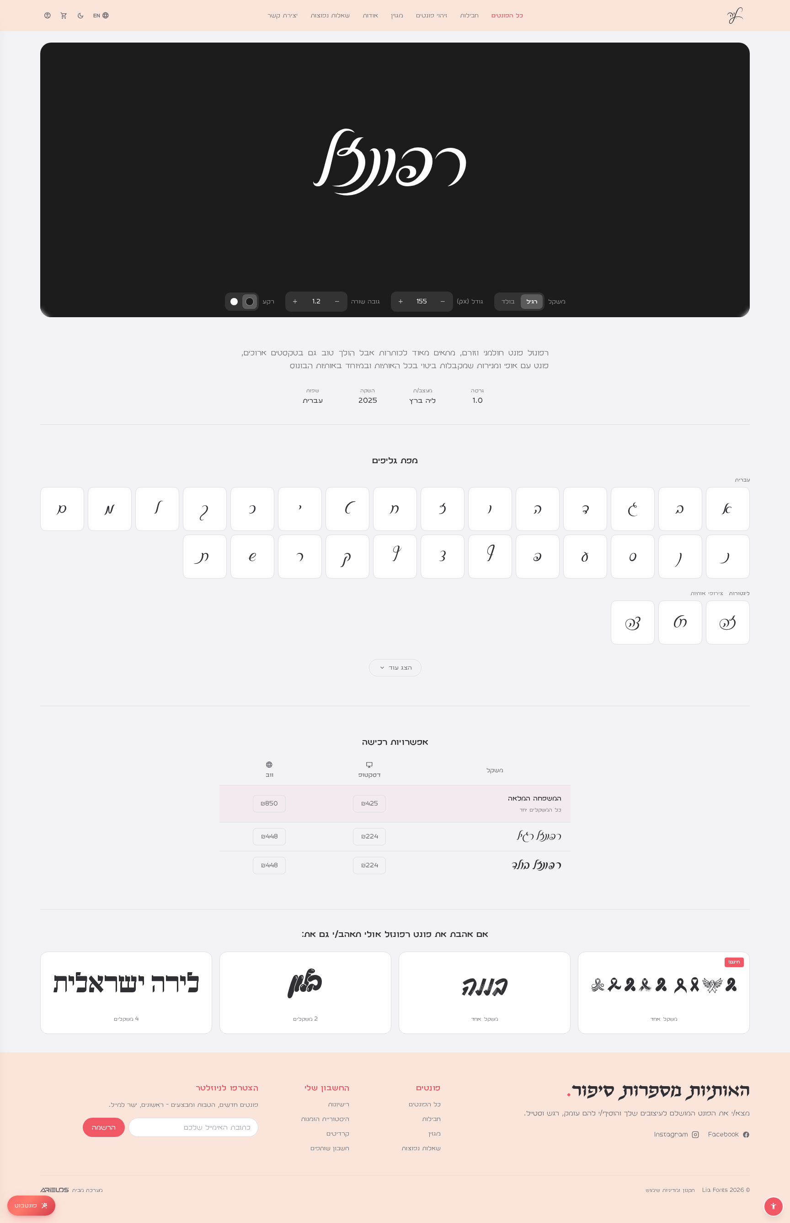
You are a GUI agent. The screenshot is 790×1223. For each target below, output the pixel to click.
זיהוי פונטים (431, 15)
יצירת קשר (282, 15)
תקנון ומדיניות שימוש (670, 1190)
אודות (370, 15)
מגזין (397, 15)
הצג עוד (395, 667)
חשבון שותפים (329, 1148)
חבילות (469, 15)
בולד (508, 301)
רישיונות (338, 1104)
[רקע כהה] (249, 301)
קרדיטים (337, 1134)
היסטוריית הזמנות (325, 1119)
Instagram (671, 1134)
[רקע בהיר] (234, 301)
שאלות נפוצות (330, 15)
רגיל (531, 301)
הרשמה (104, 1127)
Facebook (723, 1134)
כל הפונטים (507, 15)
